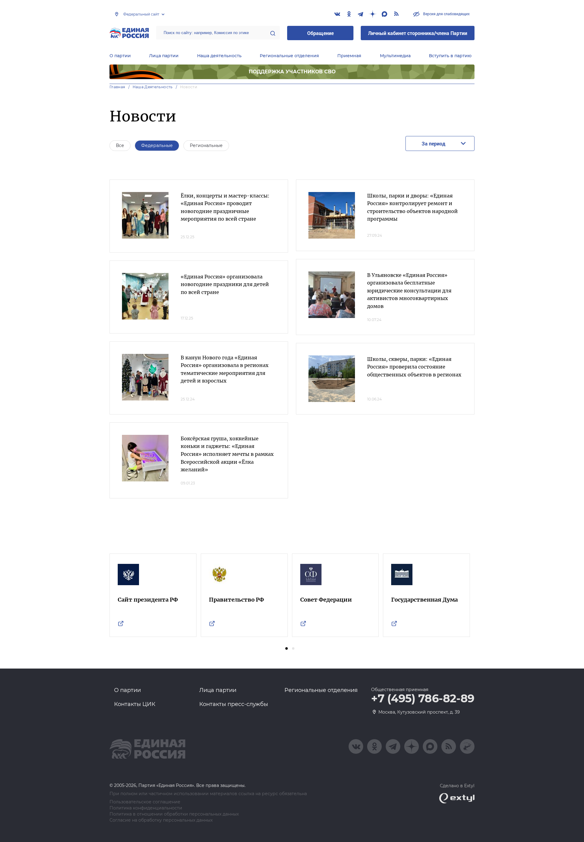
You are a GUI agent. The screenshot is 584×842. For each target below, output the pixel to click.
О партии (120, 55)
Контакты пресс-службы (233, 704)
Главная (117, 87)
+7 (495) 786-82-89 (422, 698)
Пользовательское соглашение (144, 802)
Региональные (206, 145)
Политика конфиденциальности (145, 808)
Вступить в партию (450, 55)
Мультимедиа (395, 55)
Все (120, 145)
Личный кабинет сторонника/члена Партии (417, 33)
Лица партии (164, 55)
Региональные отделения (289, 55)
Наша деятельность (219, 55)
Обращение (320, 33)
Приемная (349, 55)
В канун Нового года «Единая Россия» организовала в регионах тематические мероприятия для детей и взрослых (225, 369)
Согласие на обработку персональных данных (161, 820)
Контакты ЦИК (134, 704)
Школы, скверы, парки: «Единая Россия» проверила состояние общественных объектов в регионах (414, 367)
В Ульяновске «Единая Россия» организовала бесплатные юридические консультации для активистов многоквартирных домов (409, 290)
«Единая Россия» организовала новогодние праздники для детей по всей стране (225, 284)
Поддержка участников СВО (292, 72)
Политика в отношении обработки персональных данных (174, 814)
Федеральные (157, 145)
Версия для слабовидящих (446, 13)
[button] (286, 648)
